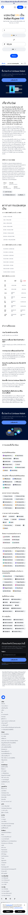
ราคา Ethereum (5, 880)
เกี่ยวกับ (3, 703)
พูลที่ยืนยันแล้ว (4, 828)
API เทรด (3, 847)
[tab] (3, 63)
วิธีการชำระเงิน (5, 777)
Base (2, 834)
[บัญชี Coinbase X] (1, 899)
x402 (2, 845)
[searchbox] (14, 49)
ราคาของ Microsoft (6, 893)
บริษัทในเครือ (4, 708)
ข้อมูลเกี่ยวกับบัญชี (5, 775)
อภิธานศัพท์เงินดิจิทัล (6, 747)
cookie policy (9, 905)
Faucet (3, 864)
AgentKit (3, 860)
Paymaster (4, 849)
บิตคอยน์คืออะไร (5, 751)
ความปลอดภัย (4, 714)
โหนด (2, 858)
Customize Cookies (18, 907)
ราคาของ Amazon (5, 895)
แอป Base (3, 790)
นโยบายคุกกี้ (4, 723)
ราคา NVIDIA (4, 889)
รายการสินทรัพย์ (5, 806)
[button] (25, 7)
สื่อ (2, 712)
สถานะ (3, 784)
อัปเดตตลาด (4, 749)
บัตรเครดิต (3, 797)
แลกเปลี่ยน (3, 821)
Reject (8, 911)
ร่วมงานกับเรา (4, 706)
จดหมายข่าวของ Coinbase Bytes (9, 740)
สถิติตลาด (3, 738)
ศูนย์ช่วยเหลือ (4, 766)
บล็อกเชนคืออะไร (5, 755)
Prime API (4, 871)
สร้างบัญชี (3, 771)
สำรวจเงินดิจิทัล (5, 734)
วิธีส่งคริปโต (4, 760)
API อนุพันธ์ (4, 873)
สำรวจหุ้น (3, 736)
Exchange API (5, 867)
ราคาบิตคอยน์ (4, 878)
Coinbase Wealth (6, 795)
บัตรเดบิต (3, 799)
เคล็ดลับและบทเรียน (6, 745)
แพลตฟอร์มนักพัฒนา (6, 832)
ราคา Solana (4, 882)
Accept (20, 911)
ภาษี (2, 762)
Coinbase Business (6, 808)
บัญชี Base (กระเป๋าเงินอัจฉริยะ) (9, 841)
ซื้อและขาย (4, 788)
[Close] (24, 905)
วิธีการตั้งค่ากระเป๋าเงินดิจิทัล (8, 758)
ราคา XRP (3, 884)
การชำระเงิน (4, 810)
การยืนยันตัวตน (5, 773)
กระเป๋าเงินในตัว (5, 839)
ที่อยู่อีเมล (3, 651)
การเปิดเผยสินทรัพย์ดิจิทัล (7, 729)
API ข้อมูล (3, 854)
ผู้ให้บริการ (3, 718)
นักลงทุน (3, 716)
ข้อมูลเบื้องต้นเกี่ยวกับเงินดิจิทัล (8, 742)
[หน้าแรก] (2, 7)
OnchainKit (4, 852)
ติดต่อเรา (3, 769)
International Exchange (7, 823)
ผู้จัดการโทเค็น (4, 812)
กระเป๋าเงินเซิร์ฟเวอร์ (6, 836)
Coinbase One (5, 793)
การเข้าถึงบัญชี (5, 779)
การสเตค (3, 819)
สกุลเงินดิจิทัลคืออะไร (6, 753)
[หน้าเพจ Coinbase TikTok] (14, 899)
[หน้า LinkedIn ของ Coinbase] (6, 899)
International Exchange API (8, 869)
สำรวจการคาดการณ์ (6, 801)
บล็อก (2, 710)
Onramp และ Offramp (7, 843)
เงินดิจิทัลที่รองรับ (5, 781)
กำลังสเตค (3, 862)
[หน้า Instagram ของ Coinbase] (10, 899)
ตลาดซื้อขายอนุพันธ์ (6, 825)
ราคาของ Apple (5, 891)
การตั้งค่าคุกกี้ (4, 725)
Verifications (4, 856)
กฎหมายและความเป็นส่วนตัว (8, 721)
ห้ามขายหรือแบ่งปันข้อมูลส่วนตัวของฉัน (10, 727)
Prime (3, 817)
